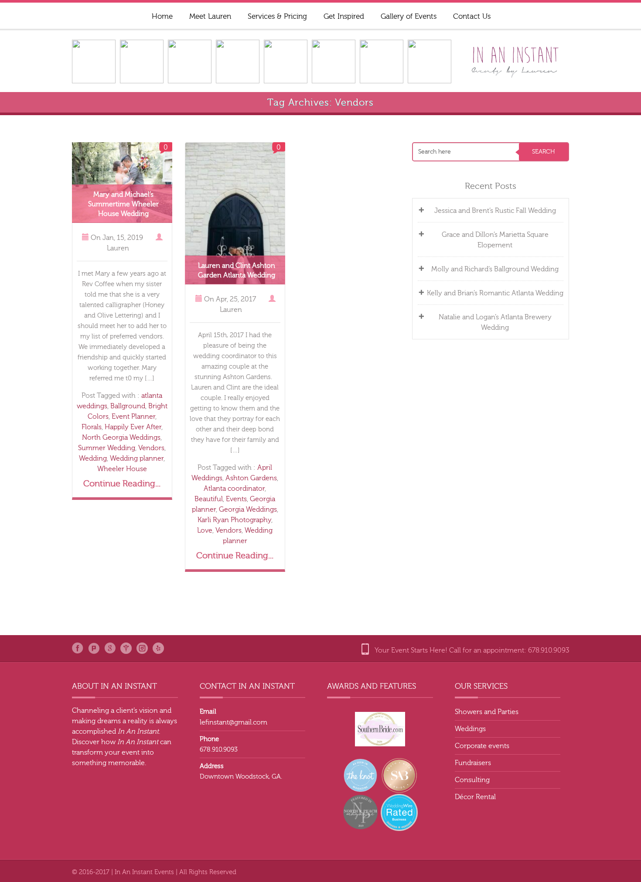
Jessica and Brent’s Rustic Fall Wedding (495, 211)
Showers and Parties (486, 712)
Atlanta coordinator (234, 488)
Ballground (127, 406)
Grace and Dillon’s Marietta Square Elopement (495, 240)
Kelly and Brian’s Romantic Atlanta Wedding (495, 293)
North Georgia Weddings (121, 437)
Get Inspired (344, 16)
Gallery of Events (408, 16)
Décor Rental (475, 797)
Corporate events (482, 746)
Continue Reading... (121, 484)
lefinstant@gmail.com (233, 722)
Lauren (118, 248)
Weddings (470, 729)
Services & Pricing (277, 16)
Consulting (472, 780)
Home (162, 16)
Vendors (151, 448)
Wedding (93, 458)
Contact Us (472, 16)
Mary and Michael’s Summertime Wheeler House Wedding (123, 204)
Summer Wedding (106, 448)
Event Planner (133, 416)
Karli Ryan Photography (234, 520)
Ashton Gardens (251, 478)
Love (204, 530)
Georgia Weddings (248, 509)
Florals (92, 427)
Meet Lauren (210, 16)
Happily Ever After (133, 427)
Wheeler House (122, 469)
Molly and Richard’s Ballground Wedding (495, 269)
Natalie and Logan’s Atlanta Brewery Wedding (495, 322)
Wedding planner (137, 458)
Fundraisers (473, 763)
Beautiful (208, 499)
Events (236, 499)
